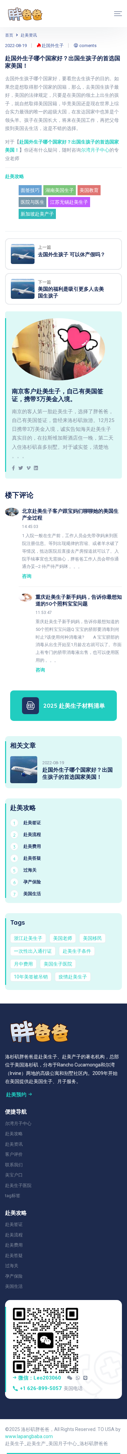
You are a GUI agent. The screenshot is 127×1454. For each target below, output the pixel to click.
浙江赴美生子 (28, 938)
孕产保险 (14, 1276)
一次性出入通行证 (33, 951)
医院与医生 (32, 202)
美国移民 (92, 938)
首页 (9, 35)
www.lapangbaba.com (29, 1436)
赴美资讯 (29, 35)
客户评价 (14, 1154)
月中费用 (23, 964)
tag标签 (12, 1195)
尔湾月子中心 (95, 150)
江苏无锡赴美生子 (69, 202)
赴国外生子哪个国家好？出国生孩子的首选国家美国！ (77, 773)
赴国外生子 (52, 45)
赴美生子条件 (77, 951)
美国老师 (62, 938)
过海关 (11, 1265)
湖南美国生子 (59, 190)
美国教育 (89, 190)
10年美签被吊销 (31, 976)
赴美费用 (14, 1245)
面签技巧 (30, 190)
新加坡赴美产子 (37, 214)
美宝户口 (14, 1174)
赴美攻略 (14, 176)
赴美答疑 (14, 1255)
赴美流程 (14, 1234)
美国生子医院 (58, 964)
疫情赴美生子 (73, 976)
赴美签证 (14, 1224)
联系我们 (14, 1164)
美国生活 (14, 1286)
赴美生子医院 (18, 1185)
